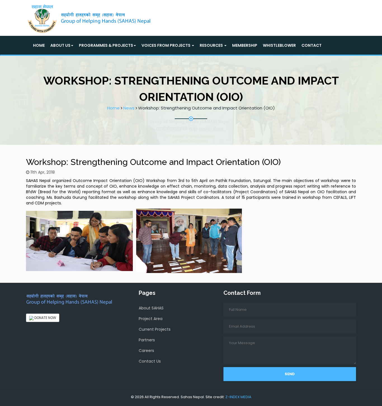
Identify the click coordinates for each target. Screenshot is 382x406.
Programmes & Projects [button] (106, 45)
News (129, 108)
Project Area (150, 318)
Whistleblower (279, 45)
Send (290, 374)
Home (39, 45)
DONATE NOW (45, 317)
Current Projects (155, 329)
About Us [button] (60, 45)
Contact (311, 45)
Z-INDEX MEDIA (238, 397)
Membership (244, 45)
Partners (147, 340)
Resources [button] (212, 45)
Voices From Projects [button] (166, 45)
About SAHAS (151, 308)
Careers (146, 350)
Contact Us (150, 361)
